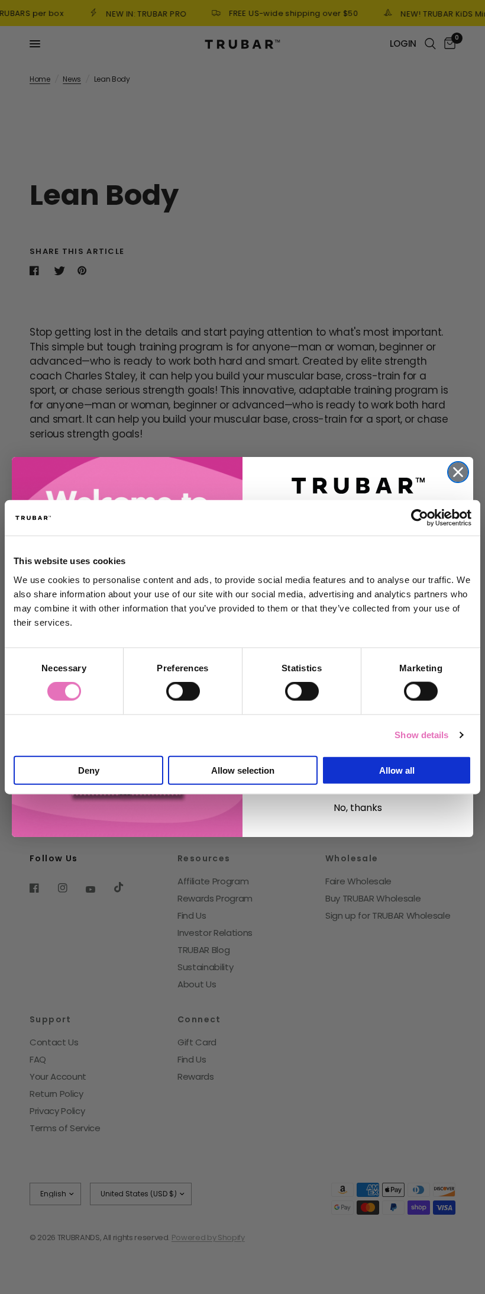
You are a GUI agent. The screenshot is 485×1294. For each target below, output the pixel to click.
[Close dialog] (458, 472)
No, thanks (358, 808)
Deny (88, 770)
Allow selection (242, 770)
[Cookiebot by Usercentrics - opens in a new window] (419, 518)
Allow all (397, 770)
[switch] (183, 691)
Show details (421, 735)
